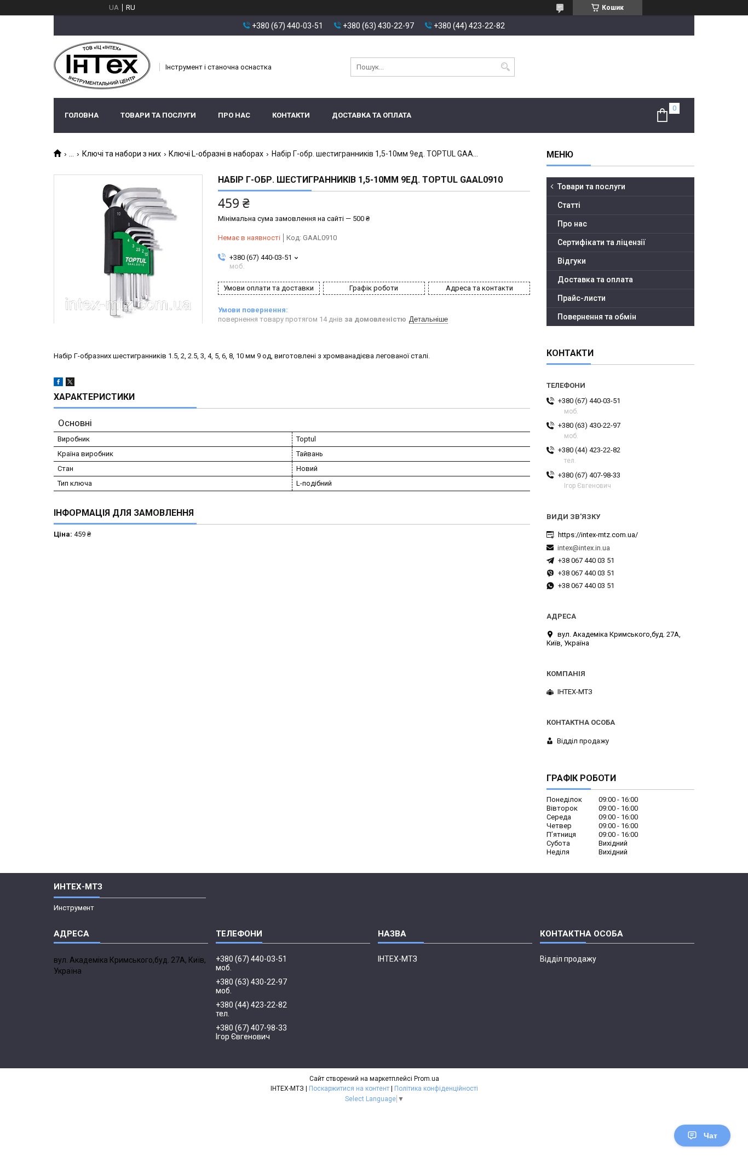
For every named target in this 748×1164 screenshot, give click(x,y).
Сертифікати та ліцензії (601, 242)
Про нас (234, 115)
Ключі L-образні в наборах (216, 153)
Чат (710, 1135)
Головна (82, 115)
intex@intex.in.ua (583, 548)
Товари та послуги (158, 115)
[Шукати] (505, 67)
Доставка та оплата (371, 115)
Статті (568, 205)
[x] (70, 384)
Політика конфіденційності (436, 1088)
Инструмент (74, 908)
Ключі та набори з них (121, 153)
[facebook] (58, 384)
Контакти (291, 115)
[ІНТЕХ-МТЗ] (103, 66)
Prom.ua (426, 1078)
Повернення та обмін (596, 316)
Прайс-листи (581, 298)
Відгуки (571, 261)
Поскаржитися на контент (349, 1088)
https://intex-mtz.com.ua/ (598, 535)
